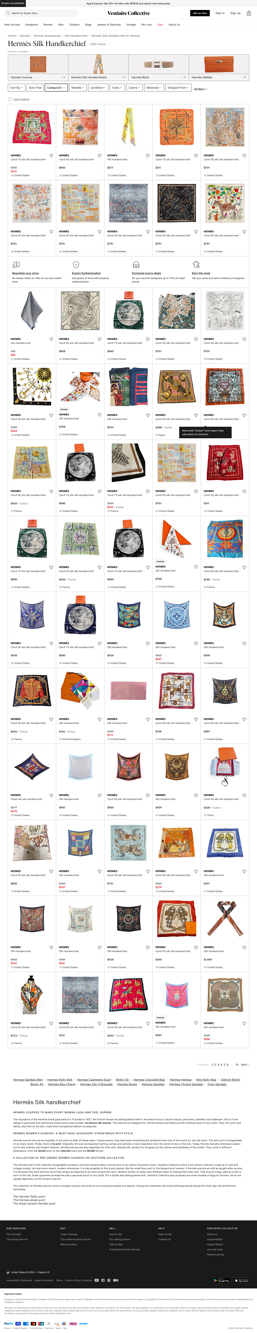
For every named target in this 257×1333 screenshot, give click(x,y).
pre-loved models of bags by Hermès (208, 1175)
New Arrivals (12, 25)
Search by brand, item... (25, 13)
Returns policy (68, 1244)
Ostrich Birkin (230, 1080)
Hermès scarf (26, 1165)
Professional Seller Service (124, 1249)
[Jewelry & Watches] (123, 24)
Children (74, 25)
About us (212, 1234)
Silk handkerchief (76, 36)
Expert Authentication (86, 273)
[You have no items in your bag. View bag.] (249, 13)
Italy (65, 1328)
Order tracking (68, 1234)
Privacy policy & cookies (78, 1280)
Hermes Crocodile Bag (149, 1080)
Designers (31, 25)
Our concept (13, 1234)
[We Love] (154, 24)
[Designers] (40, 24)
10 (236, 1065)
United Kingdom (20, 1328)
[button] (249, 13)
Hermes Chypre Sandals (186, 1084)
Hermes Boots (127, 1084)
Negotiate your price (25, 273)
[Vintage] (138, 24)
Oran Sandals (217, 1084)
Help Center (165, 1234)
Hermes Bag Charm (61, 1084)
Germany (49, 1328)
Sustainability (215, 1239)
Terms (59, 1280)
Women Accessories (47, 36)
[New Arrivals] (22, 24)
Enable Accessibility (12, 3)
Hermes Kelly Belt (59, 1080)
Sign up (235, 13)
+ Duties (167, 427)
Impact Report (215, 1244)
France (7, 1328)
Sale (160, 25)
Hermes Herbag (180, 1080)
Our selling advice (119, 1239)
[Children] (82, 24)
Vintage (131, 25)
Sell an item (200, 13)
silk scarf (219, 1140)
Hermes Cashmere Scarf (94, 1080)
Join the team (215, 1249)
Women (48, 25)
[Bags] (94, 24)
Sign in (220, 13)
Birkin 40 (37, 1084)
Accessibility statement (19, 1280)
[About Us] (182, 24)
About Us (174, 25)
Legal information (43, 1280)
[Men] (66, 24)
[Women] (55, 24)
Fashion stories (215, 1254)
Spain (58, 1328)
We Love (146, 25)
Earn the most (201, 273)
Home (12, 36)
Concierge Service (17, 1239)
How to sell (115, 1234)
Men (61, 25)
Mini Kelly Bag (206, 1080)
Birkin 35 (122, 1080)
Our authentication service (75, 1239)
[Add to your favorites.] (51, 156)
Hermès (25, 36)
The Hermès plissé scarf (29, 1200)
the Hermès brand (44, 1119)
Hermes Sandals (153, 1084)
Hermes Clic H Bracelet (96, 1084)
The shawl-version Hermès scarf (34, 1203)
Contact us (164, 1239)
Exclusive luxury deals (146, 273)
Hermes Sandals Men (28, 1080)
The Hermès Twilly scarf (29, 1196)
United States (36, 1328)
